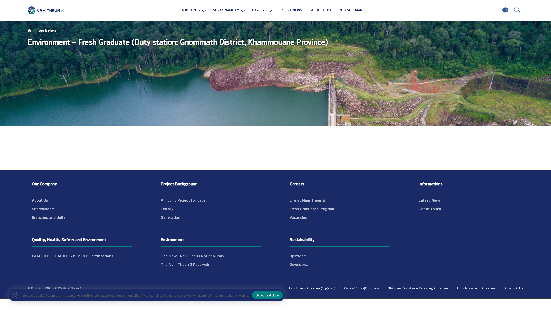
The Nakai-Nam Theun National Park (192, 255)
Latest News (430, 199)
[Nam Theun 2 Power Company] (46, 10)
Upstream (298, 255)
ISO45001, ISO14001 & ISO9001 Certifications (72, 255)
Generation (170, 217)
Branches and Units (49, 217)
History (167, 208)
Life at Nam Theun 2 (307, 199)
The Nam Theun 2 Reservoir (185, 264)
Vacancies (298, 217)
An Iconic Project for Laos (183, 199)
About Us (40, 199)
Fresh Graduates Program (312, 208)
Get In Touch (430, 208)
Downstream (300, 264)
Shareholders (43, 208)
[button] (517, 10)
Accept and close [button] (267, 295)
